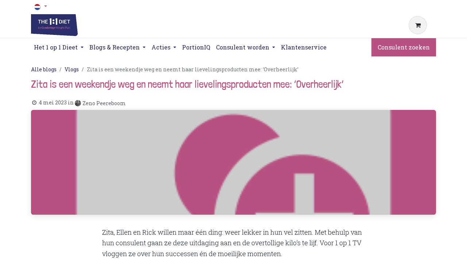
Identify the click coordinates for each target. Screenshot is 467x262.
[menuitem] (196, 47)
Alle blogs (44, 69)
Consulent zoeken (404, 47)
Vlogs (72, 69)
